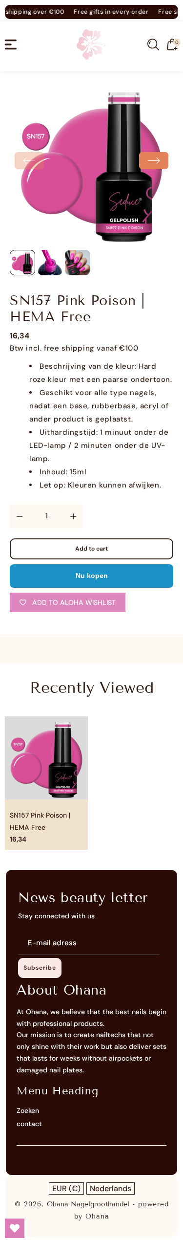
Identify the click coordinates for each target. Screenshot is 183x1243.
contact (29, 1123)
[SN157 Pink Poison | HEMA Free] (91, 163)
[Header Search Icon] (153, 44)
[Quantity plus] (73, 516)
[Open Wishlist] (14, 1228)
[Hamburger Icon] (11, 44)
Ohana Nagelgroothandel (88, 1204)
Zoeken (28, 1110)
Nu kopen (92, 575)
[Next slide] (153, 160)
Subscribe (39, 968)
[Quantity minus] (19, 516)
